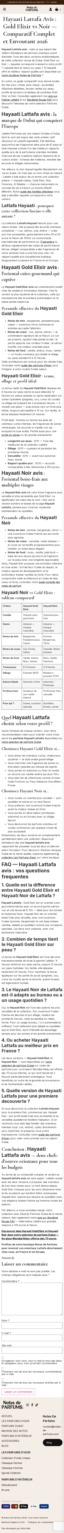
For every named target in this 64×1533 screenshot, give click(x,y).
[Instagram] (27, 1405)
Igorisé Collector (11, 1472)
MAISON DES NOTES (15, 1430)
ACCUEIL (7, 1416)
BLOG (5, 1445)
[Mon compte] (51, 9)
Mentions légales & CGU (13, 1522)
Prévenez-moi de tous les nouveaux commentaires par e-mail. (32, 1372)
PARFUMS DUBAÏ (12, 1426)
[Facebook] (32, 1405)
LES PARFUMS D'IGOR (15, 1421)
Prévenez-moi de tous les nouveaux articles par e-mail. (32, 1383)
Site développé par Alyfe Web (16, 1528)
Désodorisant (9, 1485)
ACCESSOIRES (10, 1440)
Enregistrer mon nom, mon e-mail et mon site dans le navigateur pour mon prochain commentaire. (32, 1362)
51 (13, 1257)
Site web (7, 1345)
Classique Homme (12, 1467)
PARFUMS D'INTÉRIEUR (17, 1435)
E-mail (6, 1333)
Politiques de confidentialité (41, 1522)
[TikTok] (36, 1405)
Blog (49, 1442)
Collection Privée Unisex (16, 1458)
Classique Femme (12, 1463)
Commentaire (10, 1281)
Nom (5, 1320)
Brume (5, 1489)
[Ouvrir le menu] (4, 9)
